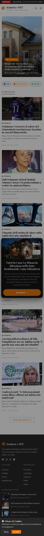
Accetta (16, 532)
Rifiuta (6, 532)
